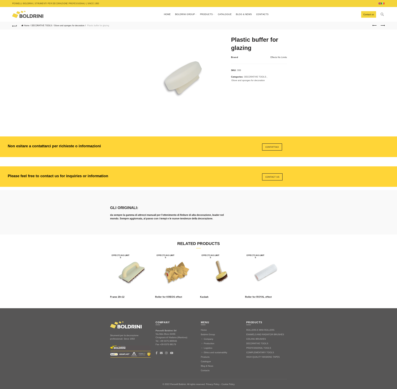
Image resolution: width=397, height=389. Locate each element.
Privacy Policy (212, 384)
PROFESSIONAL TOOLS (258, 348)
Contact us (368, 14)
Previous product (375, 25)
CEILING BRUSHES (256, 339)
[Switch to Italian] (383, 3)
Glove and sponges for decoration (69, 25)
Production (209, 343)
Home (167, 14)
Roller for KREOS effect (168, 297)
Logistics (208, 348)
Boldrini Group (185, 14)
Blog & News (244, 14)
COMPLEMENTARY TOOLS (260, 352)
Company (208, 339)
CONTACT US (272, 177)
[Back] (14, 25)
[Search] (382, 14)
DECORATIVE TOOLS (41, 25)
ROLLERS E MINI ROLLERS (260, 330)
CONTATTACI (272, 147)
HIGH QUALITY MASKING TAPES (263, 357)
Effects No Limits (278, 57)
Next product (382, 25)
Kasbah (204, 297)
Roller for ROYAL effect (258, 297)
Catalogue (225, 14)
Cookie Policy (228, 384)
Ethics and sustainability (215, 352)
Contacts (262, 14)
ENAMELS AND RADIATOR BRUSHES (265, 334)
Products (206, 14)
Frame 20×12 (117, 297)
